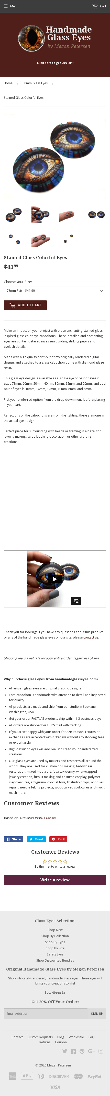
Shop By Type (55, 942)
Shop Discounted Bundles (55, 960)
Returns (44, 1042)
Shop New (55, 930)
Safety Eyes (55, 954)
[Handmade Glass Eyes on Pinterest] (82, 1052)
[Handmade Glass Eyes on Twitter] (64, 1052)
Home (8, 83)
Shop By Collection (55, 936)
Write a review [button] (55, 880)
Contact (17, 1037)
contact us (90, 637)
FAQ (92, 1037)
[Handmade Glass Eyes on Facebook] (73, 1052)
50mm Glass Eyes (35, 83)
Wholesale (76, 1037)
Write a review (45, 818)
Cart (102, 6)
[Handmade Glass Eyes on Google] (91, 1052)
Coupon (61, 1042)
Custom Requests (40, 1037)
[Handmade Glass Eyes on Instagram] (101, 1052)
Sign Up (97, 1014)
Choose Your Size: (18, 282)
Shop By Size (55, 948)
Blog (60, 1037)
